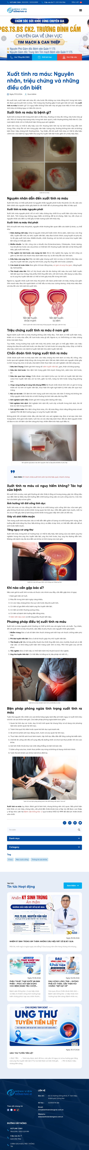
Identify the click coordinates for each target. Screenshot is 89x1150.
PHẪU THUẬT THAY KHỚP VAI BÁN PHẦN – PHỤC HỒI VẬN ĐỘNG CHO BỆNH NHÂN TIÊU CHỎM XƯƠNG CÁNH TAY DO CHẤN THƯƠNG (25, 986)
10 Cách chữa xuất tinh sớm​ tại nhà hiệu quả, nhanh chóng (46, 477)
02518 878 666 (53, 1103)
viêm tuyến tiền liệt (50, 367)
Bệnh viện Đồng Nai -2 (33, 812)
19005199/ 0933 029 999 (19, 1132)
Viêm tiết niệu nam (17, 617)
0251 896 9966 (60, 2)
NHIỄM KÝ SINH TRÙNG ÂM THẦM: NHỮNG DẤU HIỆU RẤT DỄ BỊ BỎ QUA (41, 942)
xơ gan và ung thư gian (62, 265)
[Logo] (21, 1092)
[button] (4, 38)
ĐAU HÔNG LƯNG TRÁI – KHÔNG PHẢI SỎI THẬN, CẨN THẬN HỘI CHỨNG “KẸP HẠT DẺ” (63, 983)
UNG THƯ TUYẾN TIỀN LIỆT (21, 1053)
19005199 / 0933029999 (30, 2)
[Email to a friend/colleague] (70, 823)
